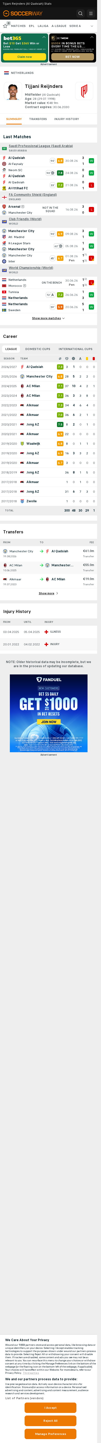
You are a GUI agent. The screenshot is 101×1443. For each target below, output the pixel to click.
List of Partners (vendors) (24, 1398)
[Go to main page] (26, 13)
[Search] (80, 13)
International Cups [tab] (75, 349)
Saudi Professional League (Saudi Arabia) (41, 146)
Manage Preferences (50, 1434)
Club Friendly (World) (25, 219)
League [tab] (11, 349)
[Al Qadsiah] (84, 95)
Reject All (50, 1421)
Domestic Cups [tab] (37, 349)
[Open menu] (91, 13)
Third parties (31, 1373)
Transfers (38, 119)
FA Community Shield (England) (33, 195)
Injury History (66, 119)
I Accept (50, 1408)
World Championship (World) (31, 268)
